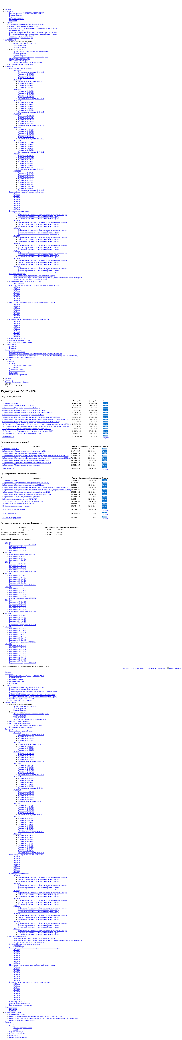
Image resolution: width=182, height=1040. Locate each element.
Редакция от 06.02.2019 (26, 167)
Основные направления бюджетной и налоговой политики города (33, 32)
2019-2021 (17, 154)
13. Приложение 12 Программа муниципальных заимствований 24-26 (27, 431)
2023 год (16, 198)
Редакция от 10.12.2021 (26, 129)
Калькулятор (13, 373)
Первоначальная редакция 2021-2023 (31, 139)
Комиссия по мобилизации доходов (22, 357)
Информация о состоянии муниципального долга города (29, 319)
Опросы (12, 363)
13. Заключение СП (9, 513)
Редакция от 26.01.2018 (26, 182)
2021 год (16, 201)
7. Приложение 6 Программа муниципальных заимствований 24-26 (26, 463)
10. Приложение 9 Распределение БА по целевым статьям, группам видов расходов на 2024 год (36, 424)
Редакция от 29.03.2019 (26, 165)
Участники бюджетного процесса (21, 38)
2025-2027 (17, 80)
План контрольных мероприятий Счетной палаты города (34, 276)
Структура (13, 346)
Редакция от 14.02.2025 (26, 87)
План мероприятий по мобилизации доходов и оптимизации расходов (34, 285)
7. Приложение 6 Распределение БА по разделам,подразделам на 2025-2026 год (31, 417)
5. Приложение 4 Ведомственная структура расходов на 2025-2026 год (27, 412)
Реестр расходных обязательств (20, 342)
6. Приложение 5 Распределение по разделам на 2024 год (23, 415)
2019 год (16, 205)
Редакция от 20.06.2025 (26, 85)
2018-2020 (17, 171)
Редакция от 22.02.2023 (26, 110)
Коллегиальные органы (13, 350)
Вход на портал (138, 668)
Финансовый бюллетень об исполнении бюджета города (38, 218)
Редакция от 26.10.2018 (26, 188)
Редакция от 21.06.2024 (26, 95)
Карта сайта (150, 668)
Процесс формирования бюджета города (23, 26)
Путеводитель (160, 668)
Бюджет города (10, 40)
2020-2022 (17, 140)
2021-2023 (17, 127)
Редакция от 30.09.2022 (26, 120)
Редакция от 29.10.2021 (26, 131)
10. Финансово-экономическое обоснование (18, 504)
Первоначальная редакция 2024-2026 (31, 99)
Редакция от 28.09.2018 (26, 173)
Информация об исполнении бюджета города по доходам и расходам (42, 215)
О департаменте (11, 344)
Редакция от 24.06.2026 (26, 74)
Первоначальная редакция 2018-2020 (31, 190)
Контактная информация (18, 375)
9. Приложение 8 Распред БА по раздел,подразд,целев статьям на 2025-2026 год (31, 422)
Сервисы (8, 359)
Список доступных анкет (22, 365)
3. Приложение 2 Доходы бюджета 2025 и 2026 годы (21, 408)
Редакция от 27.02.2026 (26, 78)
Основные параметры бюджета (24, 43)
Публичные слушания (17, 338)
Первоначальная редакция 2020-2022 (31, 152)
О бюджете (9, 11)
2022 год (16, 199)
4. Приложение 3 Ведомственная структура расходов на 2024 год (25, 410)
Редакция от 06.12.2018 (26, 184)
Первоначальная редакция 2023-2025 (31, 112)
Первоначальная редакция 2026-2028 (31, 72)
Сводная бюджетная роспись (19, 340)
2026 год (16, 213)
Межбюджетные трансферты (19, 59)
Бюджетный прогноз (16, 30)
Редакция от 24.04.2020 (26, 148)
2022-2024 (17, 114)
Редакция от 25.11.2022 (26, 118)
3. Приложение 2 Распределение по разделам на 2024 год (23, 453)
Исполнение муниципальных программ (27, 62)
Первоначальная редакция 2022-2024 (31, 125)
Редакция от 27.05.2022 (26, 121)
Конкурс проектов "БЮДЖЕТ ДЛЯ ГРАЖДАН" (26, 13)
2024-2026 (17, 89)
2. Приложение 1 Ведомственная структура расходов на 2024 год (25, 451)
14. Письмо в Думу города (11, 518)
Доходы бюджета (19, 45)
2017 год (16, 209)
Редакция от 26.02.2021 (26, 135)
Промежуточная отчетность (19, 211)
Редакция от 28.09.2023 (26, 106)
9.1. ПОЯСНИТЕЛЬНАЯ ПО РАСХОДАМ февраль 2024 (22, 501)
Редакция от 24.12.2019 (26, 156)
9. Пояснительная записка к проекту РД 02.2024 (19, 499)
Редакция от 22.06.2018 (26, 175)
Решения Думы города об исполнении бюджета (26, 192)
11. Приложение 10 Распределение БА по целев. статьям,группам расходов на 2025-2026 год (35, 426)
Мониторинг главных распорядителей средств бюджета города (32, 302)
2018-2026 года (18, 283)
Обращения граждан (16, 369)
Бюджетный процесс (16, 19)
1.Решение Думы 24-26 (10, 403)
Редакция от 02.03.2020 (26, 150)
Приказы (12, 348)
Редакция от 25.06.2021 (26, 133)
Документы (9, 66)
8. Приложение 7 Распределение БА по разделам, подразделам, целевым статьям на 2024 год (35, 419)
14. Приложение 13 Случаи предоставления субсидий (21, 433)
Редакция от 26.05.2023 (26, 108)
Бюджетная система (16, 17)
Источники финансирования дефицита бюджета (30, 57)
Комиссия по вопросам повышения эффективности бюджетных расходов (35, 354)
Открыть (106, 438)
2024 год (16, 196)
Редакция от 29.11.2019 (26, 158)
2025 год (16, 194)
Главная (8, 9)
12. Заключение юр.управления (13, 509)
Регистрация (127, 668)
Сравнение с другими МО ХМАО (21, 36)
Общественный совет (17, 352)
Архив (15, 367)
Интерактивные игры (17, 371)
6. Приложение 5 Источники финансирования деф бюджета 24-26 (26, 460)
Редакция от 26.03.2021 (26, 137)
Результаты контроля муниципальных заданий (30, 279)
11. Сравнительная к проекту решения (16, 506)
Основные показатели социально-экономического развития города (33, 28)
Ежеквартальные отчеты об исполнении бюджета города (38, 217)
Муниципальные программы (19, 61)
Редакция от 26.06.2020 (26, 146)
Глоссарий (13, 21)
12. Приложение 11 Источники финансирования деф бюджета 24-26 (26, 429)
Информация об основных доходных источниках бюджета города (33, 34)
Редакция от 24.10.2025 (26, 83)
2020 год (16, 203)
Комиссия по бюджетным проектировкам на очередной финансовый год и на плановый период (43, 355)
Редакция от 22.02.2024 (26, 97)
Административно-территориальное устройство (26, 24)
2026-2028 (17, 70)
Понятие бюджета (15, 15)
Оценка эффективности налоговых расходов (25, 281)
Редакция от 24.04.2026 (26, 76)
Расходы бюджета (19, 47)
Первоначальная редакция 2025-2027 (31, 81)
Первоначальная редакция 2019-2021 (31, 169)
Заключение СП (8, 437)
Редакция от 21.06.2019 (26, 161)
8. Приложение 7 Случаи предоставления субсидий (21, 465)
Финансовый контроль (17, 274)
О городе (8, 22)
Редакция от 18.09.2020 (26, 144)
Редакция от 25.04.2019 (26, 163)
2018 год (16, 207)
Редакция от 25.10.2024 (26, 91)
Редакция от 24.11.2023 (26, 102)
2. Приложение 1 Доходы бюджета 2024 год (18, 405)
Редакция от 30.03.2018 (26, 179)
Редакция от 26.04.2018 (26, 177)
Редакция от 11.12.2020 (26, 142)
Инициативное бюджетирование (21, 64)
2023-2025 (17, 100)
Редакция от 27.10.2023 (26, 104)
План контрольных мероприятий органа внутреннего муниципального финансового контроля (47, 277)
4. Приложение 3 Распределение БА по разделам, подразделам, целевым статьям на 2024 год (35, 456)
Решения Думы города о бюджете (21, 68)
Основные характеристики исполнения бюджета (31, 51)
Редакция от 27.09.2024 (26, 93)
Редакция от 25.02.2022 (26, 123)
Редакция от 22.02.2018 (26, 180)
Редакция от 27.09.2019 (26, 159)
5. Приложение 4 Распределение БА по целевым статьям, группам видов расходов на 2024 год (36, 458)
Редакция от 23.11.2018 (26, 186)
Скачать (105, 403)
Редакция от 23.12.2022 (26, 116)
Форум (11, 361)
